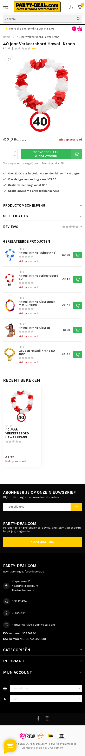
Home (6, 36)
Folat (6, 48)
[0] (79, 6)
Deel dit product (51, 163)
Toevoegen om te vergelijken (20, 163)
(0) (34, 48)
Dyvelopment (55, 747)
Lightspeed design (33, 747)
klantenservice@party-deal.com (33, 624)
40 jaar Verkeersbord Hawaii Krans (38, 36)
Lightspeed (69, 743)
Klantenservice (42, 542)
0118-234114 (19, 601)
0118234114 (19, 613)
